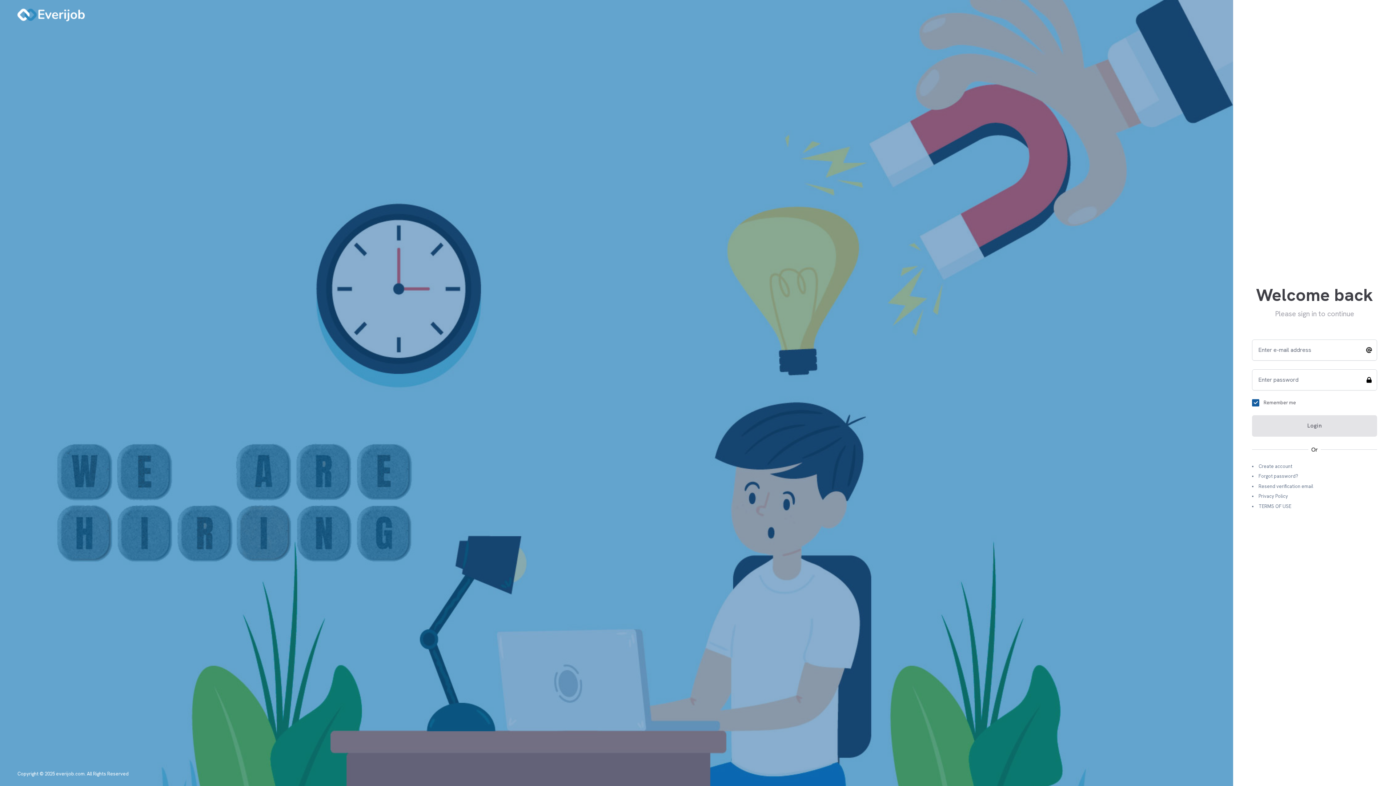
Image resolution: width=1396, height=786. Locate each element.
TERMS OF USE (1275, 506)
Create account (1275, 466)
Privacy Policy (1273, 496)
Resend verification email (1286, 486)
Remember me (1280, 403)
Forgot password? (1278, 476)
